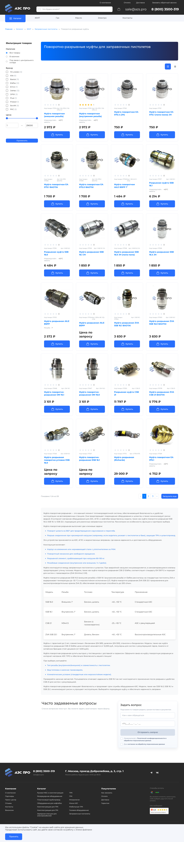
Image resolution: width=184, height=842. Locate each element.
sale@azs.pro (38, 775)
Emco (14, 87)
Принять (13, 836)
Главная (9, 29)
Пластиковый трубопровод (48, 800)
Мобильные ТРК (76, 807)
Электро (102, 18)
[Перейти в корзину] (119, 9)
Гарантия (105, 803)
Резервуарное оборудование (49, 796)
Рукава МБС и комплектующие (50, 793)
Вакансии (9, 810)
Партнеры (9, 796)
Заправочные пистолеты (46, 29)
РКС (13, 109)
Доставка (140, 2)
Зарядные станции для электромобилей (47, 815)
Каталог (19, 29)
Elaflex (14, 83)
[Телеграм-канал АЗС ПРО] (151, 772)
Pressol (14, 102)
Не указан (16, 72)
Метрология (74, 800)
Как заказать (106, 793)
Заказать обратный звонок (164, 2)
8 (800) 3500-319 (44, 771)
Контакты (127, 18)
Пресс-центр (10, 800)
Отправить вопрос (148, 732)
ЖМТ (37, 18)
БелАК (14, 105)
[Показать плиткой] (168, 66)
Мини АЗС (73, 803)
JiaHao (14, 90)
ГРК (70, 796)
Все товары (15, 53)
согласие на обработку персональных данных (146, 744)
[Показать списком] (175, 66)
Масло (78, 18)
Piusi (13, 98)
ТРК (70, 793)
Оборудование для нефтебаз (49, 803)
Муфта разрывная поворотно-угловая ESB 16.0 (57, 460)
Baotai (14, 79)
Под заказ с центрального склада (22, 61)
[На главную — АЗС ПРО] (18, 8)
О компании (105, 2)
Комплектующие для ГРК (47, 810)
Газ (57, 18)
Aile (13, 75)
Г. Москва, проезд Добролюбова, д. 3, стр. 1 (94, 771)
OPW (14, 94)
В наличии (14, 56)
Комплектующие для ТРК (47, 807)
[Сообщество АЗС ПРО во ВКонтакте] (157, 772)
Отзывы (8, 803)
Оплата (127, 2)
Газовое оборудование (79, 810)
